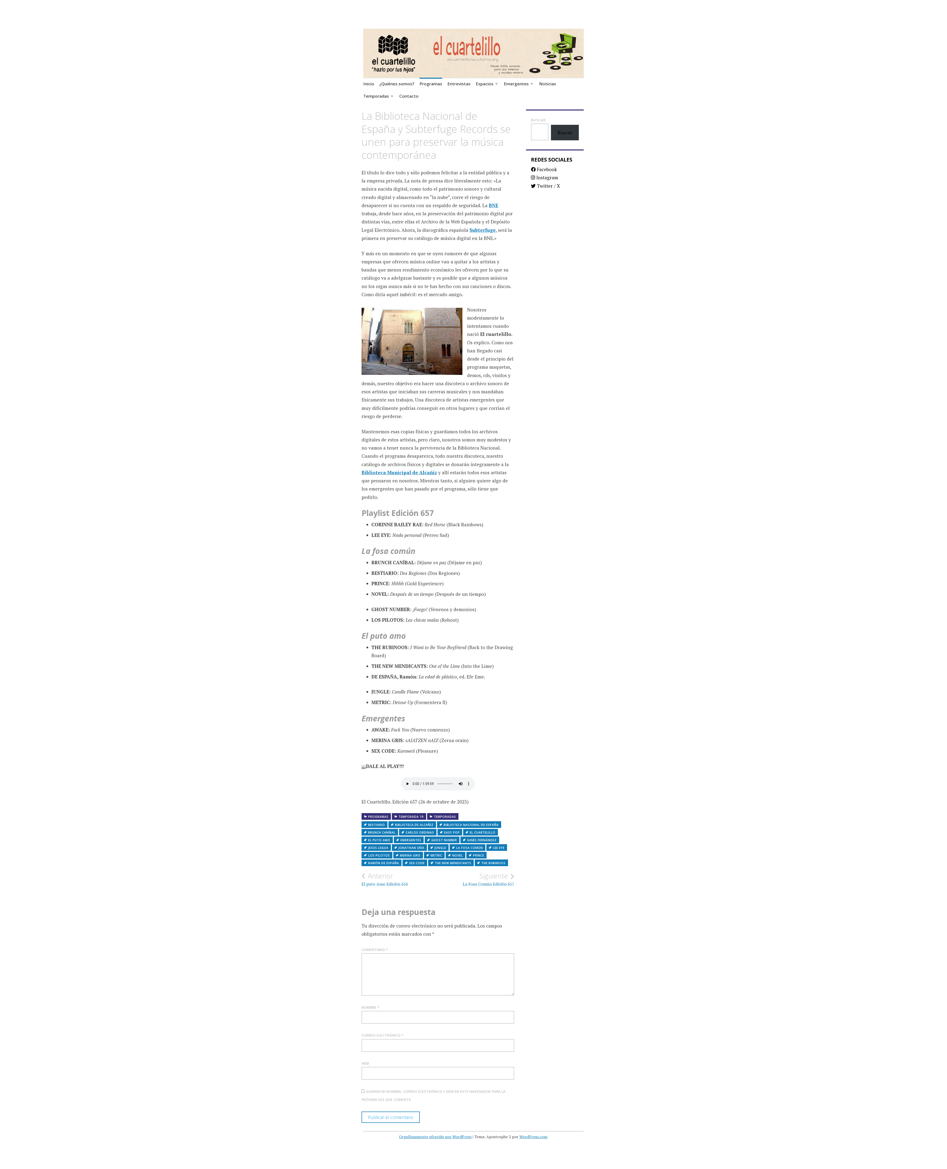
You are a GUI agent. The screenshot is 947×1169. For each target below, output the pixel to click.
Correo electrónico (382, 1035)
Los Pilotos (379, 855)
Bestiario (376, 825)
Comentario (375, 949)
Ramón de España (383, 863)
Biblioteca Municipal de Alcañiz (399, 472)
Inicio (368, 84)
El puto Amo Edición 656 (385, 879)
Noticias (547, 84)
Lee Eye (499, 848)
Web (365, 1063)
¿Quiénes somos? (396, 84)
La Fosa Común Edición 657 (488, 879)
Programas (430, 84)
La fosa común (469, 848)
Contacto (409, 96)
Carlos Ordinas (420, 832)
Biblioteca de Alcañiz (414, 825)
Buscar (538, 120)
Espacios (484, 84)
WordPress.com (533, 1136)
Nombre (371, 1007)
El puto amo (379, 840)
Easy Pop (452, 832)
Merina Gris (410, 855)
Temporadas (376, 96)
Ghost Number (444, 840)
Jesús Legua (378, 848)
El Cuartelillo (482, 832)
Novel (457, 855)
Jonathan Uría (411, 848)
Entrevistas (459, 84)
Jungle (440, 848)
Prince (478, 855)
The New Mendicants (453, 863)
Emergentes (516, 84)
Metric (436, 855)
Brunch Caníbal (382, 832)
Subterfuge (483, 230)
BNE (493, 205)
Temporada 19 (411, 817)
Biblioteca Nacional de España (471, 825)
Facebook (546, 169)
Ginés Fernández (482, 840)
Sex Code (417, 863)
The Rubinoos (493, 863)
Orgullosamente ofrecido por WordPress (435, 1136)
